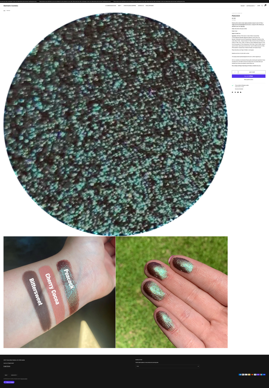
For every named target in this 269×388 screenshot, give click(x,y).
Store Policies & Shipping (130, 5)
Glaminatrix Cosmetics (11, 5)
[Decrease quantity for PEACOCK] (233, 72)
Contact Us (141, 5)
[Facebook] (233, 92)
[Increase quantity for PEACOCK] (237, 72)
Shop (119, 5)
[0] (264, 5)
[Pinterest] (235, 92)
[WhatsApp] (238, 92)
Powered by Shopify (24, 378)
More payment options (248, 79)
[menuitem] (110, 5)
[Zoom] (224, 15)
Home (4, 10)
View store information (239, 88)
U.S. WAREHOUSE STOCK (110, 5)
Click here (243, 26)
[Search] (262, 5)
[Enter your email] (198, 366)
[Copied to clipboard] (241, 92)
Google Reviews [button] (7, 366)
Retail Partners (149, 5)
